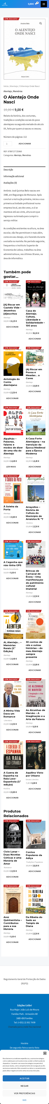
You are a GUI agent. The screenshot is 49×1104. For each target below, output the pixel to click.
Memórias (17, 91)
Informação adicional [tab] (14, 176)
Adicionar (25, 143)
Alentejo (14, 86)
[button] (45, 1053)
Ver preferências (24, 1093)
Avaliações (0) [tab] (10, 182)
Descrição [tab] (8, 169)
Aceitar (24, 1078)
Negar (24, 1086)
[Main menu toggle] (44, 4)
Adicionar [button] (12, 327)
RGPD (24, 1100)
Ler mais (11, 466)
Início (6, 86)
